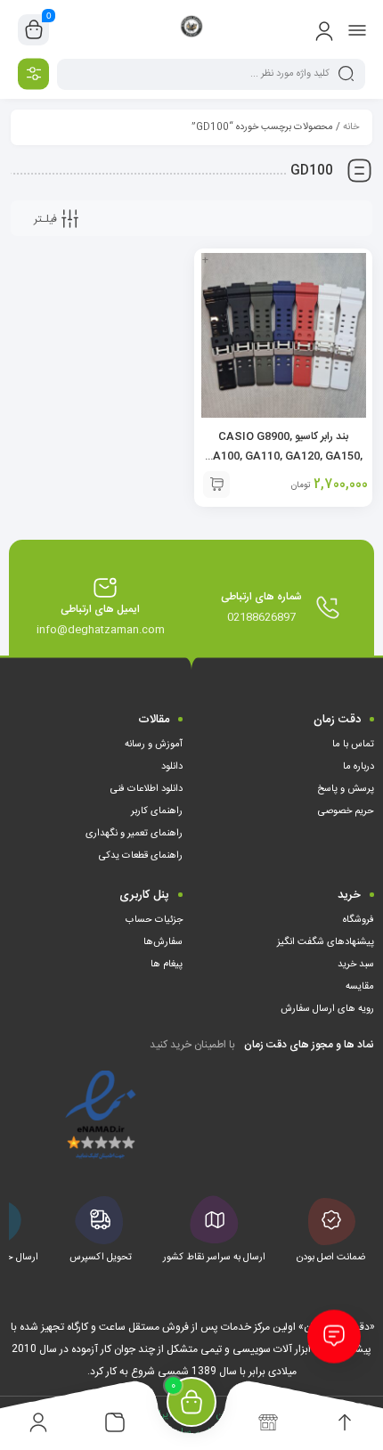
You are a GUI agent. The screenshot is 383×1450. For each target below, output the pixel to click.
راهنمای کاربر (157, 811)
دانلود (172, 767)
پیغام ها (167, 965)
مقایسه (360, 987)
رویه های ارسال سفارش (327, 1009)
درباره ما (358, 767)
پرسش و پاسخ (345, 789)
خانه (351, 127)
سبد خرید (356, 965)
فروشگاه (358, 920)
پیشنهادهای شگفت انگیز (325, 942)
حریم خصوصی (346, 811)
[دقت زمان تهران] (192, 29)
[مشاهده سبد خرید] (34, 30)
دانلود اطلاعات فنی (146, 789)
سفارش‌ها (163, 942)
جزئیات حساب (154, 920)
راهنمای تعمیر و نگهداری (134, 834)
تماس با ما (353, 745)
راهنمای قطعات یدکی (141, 856)
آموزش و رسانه (154, 745)
